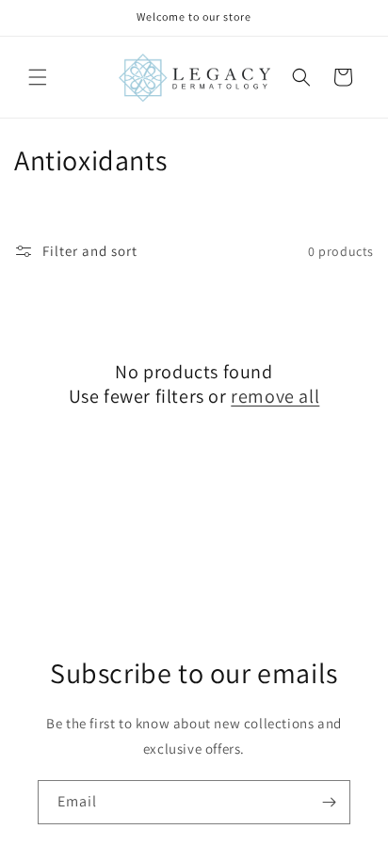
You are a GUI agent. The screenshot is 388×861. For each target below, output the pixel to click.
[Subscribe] (328, 802)
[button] (37, 77)
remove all (275, 396)
